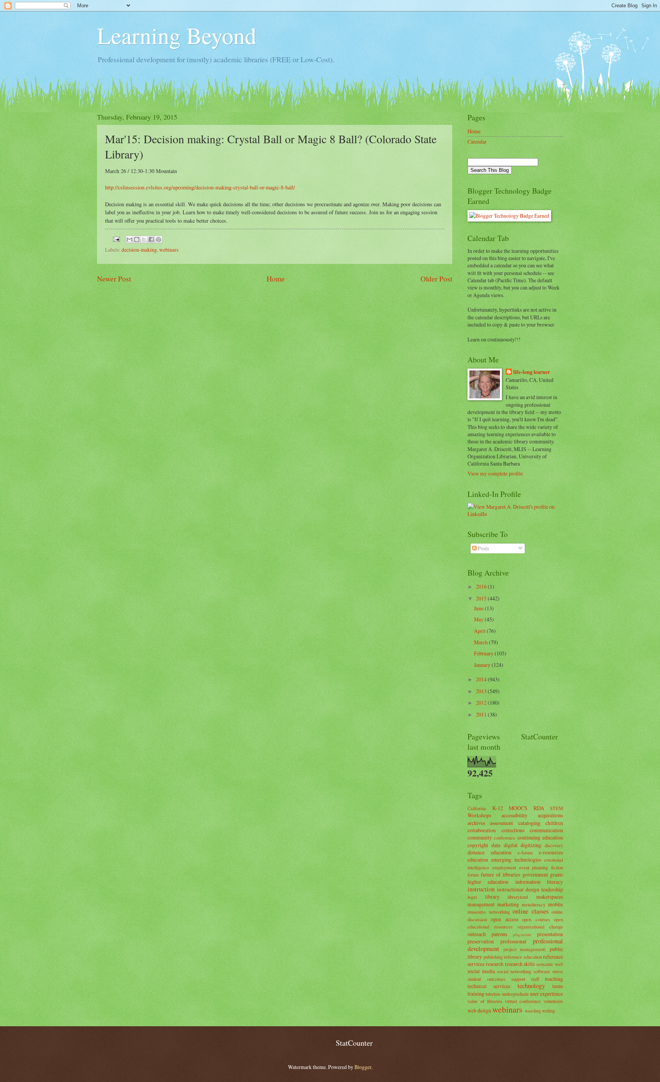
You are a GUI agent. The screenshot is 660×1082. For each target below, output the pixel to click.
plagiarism (522, 934)
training (475, 993)
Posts (483, 548)
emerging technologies (516, 859)
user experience (546, 993)
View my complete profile (495, 473)
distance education (489, 852)
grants (556, 874)
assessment (501, 822)
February (484, 653)
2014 (482, 679)
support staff (525, 979)
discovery (554, 845)
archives (476, 822)
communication (546, 830)
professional (513, 941)
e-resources (551, 852)
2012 (482, 702)
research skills (520, 963)
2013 (482, 691)
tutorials (492, 994)
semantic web (549, 964)
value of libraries (484, 1001)
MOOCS (518, 808)
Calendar (477, 141)
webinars (168, 249)
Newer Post (114, 278)
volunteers (553, 1001)
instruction (481, 889)
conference (504, 838)
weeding (533, 1011)
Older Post (436, 278)
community (479, 837)
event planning (533, 867)
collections (512, 830)
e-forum (525, 852)
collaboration (481, 830)
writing (548, 1011)
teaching (554, 978)
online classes (530, 911)
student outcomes (486, 979)
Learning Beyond (176, 35)
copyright (477, 845)
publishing (493, 957)
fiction (557, 867)
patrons (499, 934)
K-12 (497, 808)
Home (276, 278)
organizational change (540, 927)
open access (504, 919)
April (480, 630)
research (494, 963)
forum (473, 875)
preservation (480, 941)
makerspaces (549, 896)
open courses (536, 919)
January (483, 664)
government (535, 874)
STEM (556, 808)
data (496, 845)
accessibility (514, 815)
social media (481, 971)
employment (504, 867)
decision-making (139, 249)
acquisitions (550, 815)
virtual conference (523, 1001)
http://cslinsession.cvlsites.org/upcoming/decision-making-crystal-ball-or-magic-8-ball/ (200, 187)
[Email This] (129, 239)
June (479, 608)
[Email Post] (115, 238)
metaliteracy (533, 904)
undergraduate (515, 994)
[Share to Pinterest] (158, 239)
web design (479, 1010)
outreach (476, 934)
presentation (550, 934)
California (476, 808)
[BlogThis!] (137, 239)
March (481, 642)
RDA (539, 808)
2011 (482, 714)
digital (511, 845)
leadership (552, 889)
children (554, 822)
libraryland (518, 897)
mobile (555, 904)
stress (557, 971)
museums (476, 912)
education (477, 859)
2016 (482, 586)
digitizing (531, 845)
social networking (514, 971)
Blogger (362, 1067)
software (542, 971)
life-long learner (531, 372)
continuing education (540, 837)
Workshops (479, 815)
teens (557, 986)
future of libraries (500, 874)
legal (472, 897)
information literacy (539, 881)
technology (531, 986)
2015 (482, 598)
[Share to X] (144, 239)
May (479, 619)
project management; (524, 949)
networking (499, 912)
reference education (523, 957)
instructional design (518, 889)
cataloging (529, 822)
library (492, 896)
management (481, 904)
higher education (487, 881)
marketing (508, 904)
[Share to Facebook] (151, 239)
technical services (488, 986)
